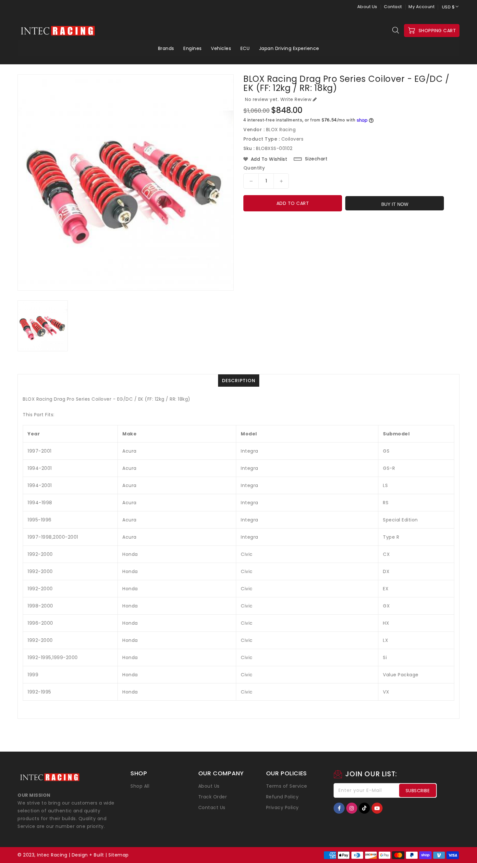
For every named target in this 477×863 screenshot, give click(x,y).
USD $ (448, 7)
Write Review (295, 99)
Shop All (139, 786)
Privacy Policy (282, 807)
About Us (367, 7)
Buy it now (394, 204)
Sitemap (118, 855)
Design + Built (88, 855)
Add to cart (292, 203)
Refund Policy (282, 797)
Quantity (254, 168)
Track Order (212, 797)
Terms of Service (286, 786)
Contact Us (212, 807)
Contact (393, 7)
